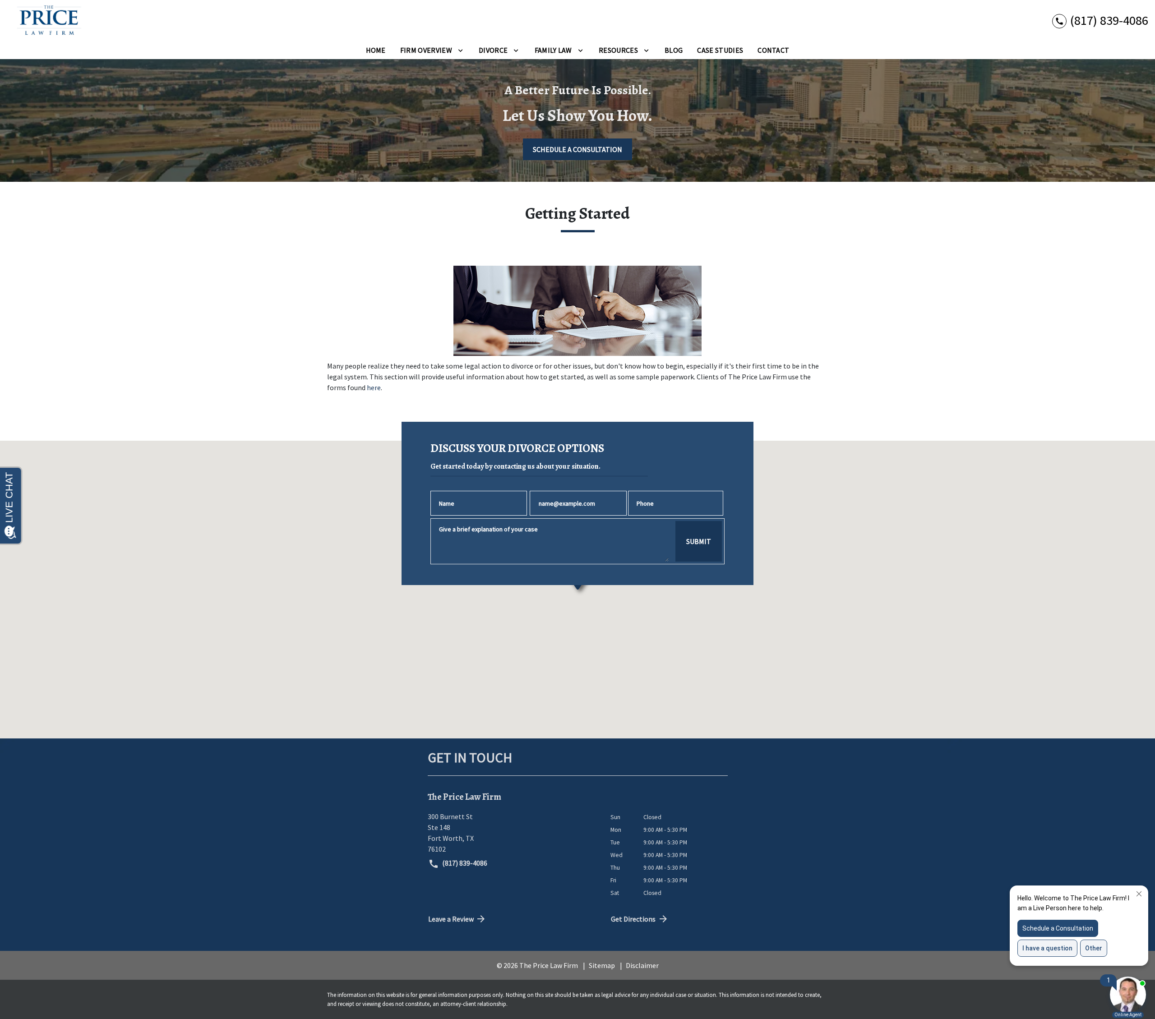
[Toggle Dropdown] (460, 50)
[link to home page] (46, 20)
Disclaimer (642, 965)
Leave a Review (451, 918)
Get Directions (633, 918)
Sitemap (602, 965)
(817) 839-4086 (464, 862)
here (374, 387)
